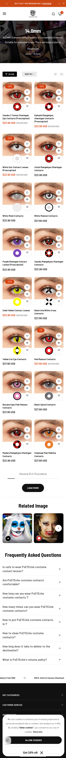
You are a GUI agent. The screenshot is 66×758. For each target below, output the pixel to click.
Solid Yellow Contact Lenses (16, 310)
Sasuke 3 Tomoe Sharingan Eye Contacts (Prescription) (16, 117)
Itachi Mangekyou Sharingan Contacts (48, 169)
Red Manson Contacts (45, 359)
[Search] (53, 13)
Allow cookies (33, 740)
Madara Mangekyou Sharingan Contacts (17, 454)
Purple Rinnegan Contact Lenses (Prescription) (15, 263)
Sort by (28, 74)
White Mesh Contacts (13, 215)
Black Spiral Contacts (45, 404)
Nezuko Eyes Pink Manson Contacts (15, 406)
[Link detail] (17, 528)
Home (28, 53)
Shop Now (48, 3)
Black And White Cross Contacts (45, 312)
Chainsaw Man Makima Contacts (45, 454)
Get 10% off (30, 752)
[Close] (41, 752)
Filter (11, 74)
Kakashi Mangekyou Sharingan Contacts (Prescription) (44, 118)
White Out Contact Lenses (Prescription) (15, 169)
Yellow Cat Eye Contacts (14, 359)
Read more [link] (33, 48)
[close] (63, 3)
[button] (6, 3)
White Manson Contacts (46, 215)
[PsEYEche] (33, 14)
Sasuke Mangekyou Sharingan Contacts (48, 263)
